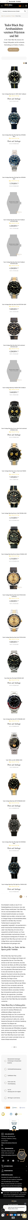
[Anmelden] (23, 5)
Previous (20, 896)
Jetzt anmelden (25, 1189)
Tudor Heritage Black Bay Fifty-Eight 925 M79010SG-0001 (14, 842)
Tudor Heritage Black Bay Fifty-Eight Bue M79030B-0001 (14, 178)
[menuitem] (2, 16)
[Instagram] (3, 1161)
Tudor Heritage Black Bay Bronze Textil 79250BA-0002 (13, 513)
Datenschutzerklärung (19, 1196)
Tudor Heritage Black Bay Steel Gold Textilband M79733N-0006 (14, 220)
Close (14, 1166)
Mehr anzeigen (13, 50)
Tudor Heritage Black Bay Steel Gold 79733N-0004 (14, 637)
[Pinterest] (8, 1161)
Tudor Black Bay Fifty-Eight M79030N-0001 (14, 678)
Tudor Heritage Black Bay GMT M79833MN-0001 (14, 801)
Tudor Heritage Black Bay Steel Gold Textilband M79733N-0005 (14, 262)
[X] (18, 1161)
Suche (25, 11)
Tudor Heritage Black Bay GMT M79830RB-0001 (14, 719)
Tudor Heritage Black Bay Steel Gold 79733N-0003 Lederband (14, 595)
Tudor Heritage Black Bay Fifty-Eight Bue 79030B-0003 (14, 884)
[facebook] (13, 1161)
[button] (12, 1047)
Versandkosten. (13, 1212)
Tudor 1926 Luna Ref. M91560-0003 (14, 760)
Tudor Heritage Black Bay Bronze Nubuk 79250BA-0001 (14, 554)
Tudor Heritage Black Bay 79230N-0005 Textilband (14, 387)
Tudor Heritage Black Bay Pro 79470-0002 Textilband (14, 94)
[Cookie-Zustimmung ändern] (3, 1215)
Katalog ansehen (2, 5)
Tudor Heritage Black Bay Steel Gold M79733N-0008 (14, 304)
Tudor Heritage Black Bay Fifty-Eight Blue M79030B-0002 (14, 135)
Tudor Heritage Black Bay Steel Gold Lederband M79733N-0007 (14, 346)
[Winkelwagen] (26, 6)
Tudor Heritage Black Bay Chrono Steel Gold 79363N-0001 (14, 471)
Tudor (17, 947)
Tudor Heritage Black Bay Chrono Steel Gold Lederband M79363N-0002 (14, 429)
